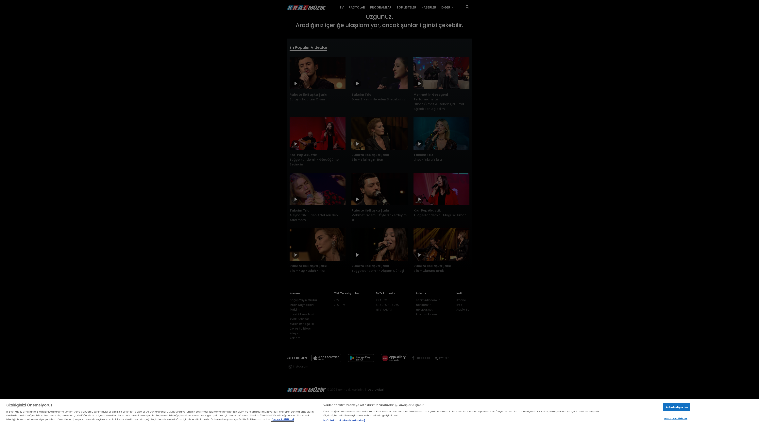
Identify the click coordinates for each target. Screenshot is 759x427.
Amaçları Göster (675, 418)
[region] (379, 413)
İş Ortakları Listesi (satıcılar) (344, 420)
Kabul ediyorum (677, 407)
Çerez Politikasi (283, 419)
